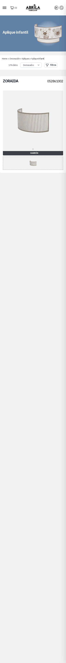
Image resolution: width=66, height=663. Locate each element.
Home (4, 58)
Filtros (53, 65)
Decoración (15, 58)
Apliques (25, 58)
